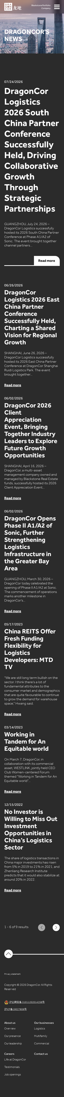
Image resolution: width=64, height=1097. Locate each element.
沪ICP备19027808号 (15, 1009)
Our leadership (13, 1043)
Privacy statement (12, 974)
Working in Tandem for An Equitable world (27, 741)
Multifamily (40, 1036)
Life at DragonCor (15, 1060)
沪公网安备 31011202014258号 (27, 1002)
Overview (10, 1028)
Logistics (39, 1028)
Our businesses (44, 1022)
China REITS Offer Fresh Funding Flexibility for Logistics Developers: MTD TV (30, 649)
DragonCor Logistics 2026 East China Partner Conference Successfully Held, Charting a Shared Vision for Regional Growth (32, 317)
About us (9, 1022)
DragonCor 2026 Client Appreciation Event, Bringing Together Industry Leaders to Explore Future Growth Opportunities (30, 430)
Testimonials (12, 1067)
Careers (9, 1053)
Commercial (41, 1043)
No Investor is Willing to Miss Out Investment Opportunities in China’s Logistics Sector (30, 829)
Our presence (12, 1036)
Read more (49, 260)
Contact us (41, 1053)
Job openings (12, 1074)
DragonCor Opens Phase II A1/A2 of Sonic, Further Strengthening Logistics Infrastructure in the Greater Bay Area (30, 543)
